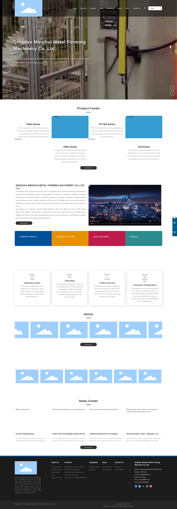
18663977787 (146, 479)
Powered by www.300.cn (111, 506)
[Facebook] (136, 486)
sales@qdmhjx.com (144, 474)
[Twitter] (143, 486)
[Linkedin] (139, 486)
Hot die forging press (25, 434)
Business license (128, 506)
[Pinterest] (150, 486)
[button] (170, 46)
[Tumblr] (147, 486)
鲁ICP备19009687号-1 (123, 504)
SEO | (121, 506)
